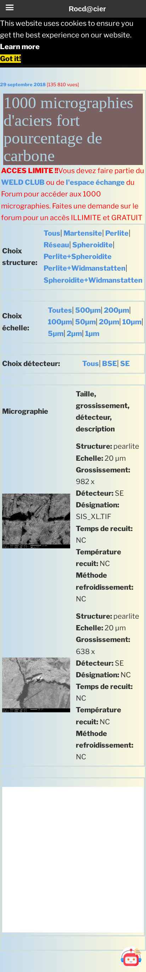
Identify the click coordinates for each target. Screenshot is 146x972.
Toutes (60, 310)
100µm (60, 322)
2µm (74, 333)
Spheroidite (92, 245)
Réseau (56, 245)
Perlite (117, 233)
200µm (116, 310)
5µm (55, 333)
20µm (109, 322)
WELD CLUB (23, 182)
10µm (131, 322)
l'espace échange (95, 182)
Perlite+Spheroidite (78, 256)
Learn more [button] (20, 46)
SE (125, 363)
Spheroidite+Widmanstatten (93, 280)
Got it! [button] (10, 58)
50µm (85, 322)
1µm (92, 333)
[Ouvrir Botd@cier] (131, 957)
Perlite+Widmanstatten (84, 268)
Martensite (82, 233)
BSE (109, 363)
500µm (88, 310)
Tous (52, 233)
